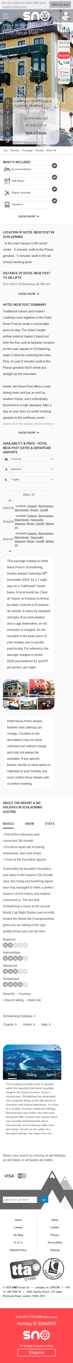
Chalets (8, 1024)
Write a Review (36, 133)
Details (39, 150)
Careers (54, 1227)
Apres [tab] (51, 1074)
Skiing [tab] (31, 1074)
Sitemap (55, 1250)
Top (5, 150)
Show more (27, 293)
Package (27, 150)
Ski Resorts (41, 25)
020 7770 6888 (32, 1317)
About (55, 1220)
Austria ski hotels (41, 1160)
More (50, 150)
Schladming (11, 29)
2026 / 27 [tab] (29, 494)
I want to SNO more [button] (14, 6)
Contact (18, 1227)
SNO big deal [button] (60, 4)
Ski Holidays (22, 25)
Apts (44, 1024)
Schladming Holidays (18, 1016)
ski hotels (13, 1160)
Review (14, 150)
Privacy (55, 1235)
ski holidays (57, 1155)
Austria (57, 25)
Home (6, 25)
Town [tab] (12, 1074)
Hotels (27, 1024)
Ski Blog (18, 1235)
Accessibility (55, 1242)
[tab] (8, 823)
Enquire (36, 1352)
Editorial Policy (18, 1250)
